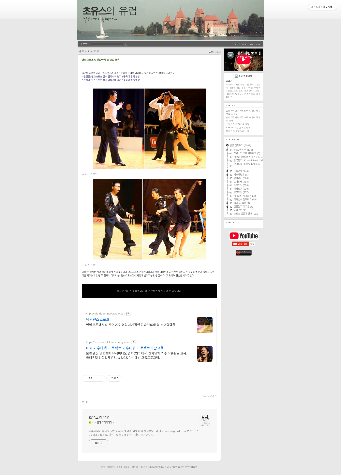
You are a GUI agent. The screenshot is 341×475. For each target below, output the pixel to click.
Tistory (193, 467)
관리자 (127, 467)
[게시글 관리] (100, 378)
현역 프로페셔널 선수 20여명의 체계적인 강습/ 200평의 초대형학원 (130, 325)
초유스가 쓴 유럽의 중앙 (237, 124)
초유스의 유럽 (99, 418)
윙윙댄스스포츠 (98, 320)
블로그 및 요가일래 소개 (237, 131)
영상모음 (216, 52)
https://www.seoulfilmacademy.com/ (108, 342)
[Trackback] (83, 402)
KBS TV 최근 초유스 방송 (238, 127)
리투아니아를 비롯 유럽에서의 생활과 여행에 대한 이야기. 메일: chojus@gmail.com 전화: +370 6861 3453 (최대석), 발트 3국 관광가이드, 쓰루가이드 (143, 432)
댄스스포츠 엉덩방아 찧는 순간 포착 (101, 59)
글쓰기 (135, 467)
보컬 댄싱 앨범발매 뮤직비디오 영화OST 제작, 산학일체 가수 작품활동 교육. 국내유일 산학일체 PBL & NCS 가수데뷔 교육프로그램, (136, 355)
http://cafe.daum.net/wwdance (105, 313)
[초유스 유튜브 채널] (244, 239)
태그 (103, 467)
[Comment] (86, 402)
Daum (168, 467)
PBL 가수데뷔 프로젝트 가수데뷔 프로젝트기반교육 (125, 348)
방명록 (119, 467)
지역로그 (111, 467)
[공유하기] (95, 378)
